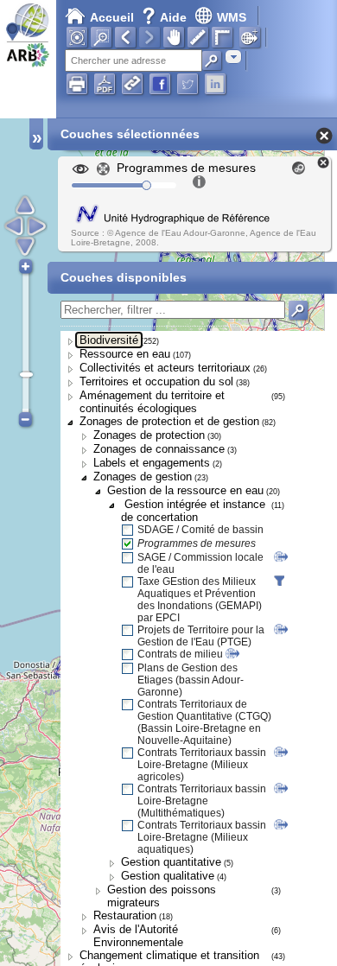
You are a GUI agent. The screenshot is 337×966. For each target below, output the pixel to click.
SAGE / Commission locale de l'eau (200, 563)
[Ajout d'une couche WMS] (249, 37)
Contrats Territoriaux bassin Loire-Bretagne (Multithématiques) (201, 801)
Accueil (112, 17)
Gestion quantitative (171, 861)
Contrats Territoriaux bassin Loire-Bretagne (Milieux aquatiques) (201, 837)
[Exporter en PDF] (104, 83)
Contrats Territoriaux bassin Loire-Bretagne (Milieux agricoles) (201, 765)
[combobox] (233, 56)
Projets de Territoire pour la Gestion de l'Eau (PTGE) (200, 636)
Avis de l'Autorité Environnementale (138, 936)
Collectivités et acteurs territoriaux (165, 367)
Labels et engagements (151, 462)
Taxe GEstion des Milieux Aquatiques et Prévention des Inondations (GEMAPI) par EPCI (199, 599)
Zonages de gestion (142, 476)
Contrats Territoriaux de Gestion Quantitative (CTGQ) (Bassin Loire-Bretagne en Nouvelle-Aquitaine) (204, 722)
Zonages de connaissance (159, 448)
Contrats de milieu (180, 654)
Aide (166, 17)
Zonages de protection (149, 435)
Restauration (124, 915)
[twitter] (187, 83)
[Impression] (77, 83)
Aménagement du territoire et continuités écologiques (152, 402)
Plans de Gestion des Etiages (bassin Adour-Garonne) (190, 680)
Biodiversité (108, 340)
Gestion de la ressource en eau (185, 490)
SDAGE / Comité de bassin (200, 530)
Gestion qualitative (167, 875)
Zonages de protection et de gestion (169, 421)
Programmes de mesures (196, 543)
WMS (231, 17)
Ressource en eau (124, 353)
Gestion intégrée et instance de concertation (193, 511)
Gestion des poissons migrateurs (161, 896)
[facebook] (159, 83)
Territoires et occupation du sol (156, 381)
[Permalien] (132, 83)
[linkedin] (215, 83)
